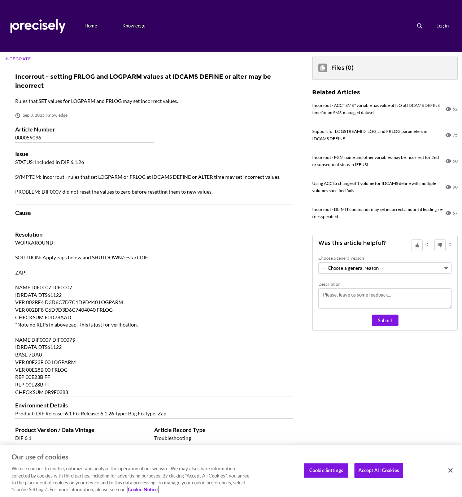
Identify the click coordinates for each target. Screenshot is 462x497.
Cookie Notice (143, 489)
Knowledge (133, 26)
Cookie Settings (326, 470)
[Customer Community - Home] (37, 26)
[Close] (450, 471)
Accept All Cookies (378, 470)
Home (90, 26)
